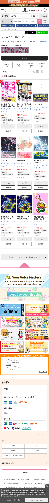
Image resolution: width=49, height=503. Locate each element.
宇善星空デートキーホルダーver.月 (8, 218)
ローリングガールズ (13, 367)
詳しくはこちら (42, 434)
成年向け (14, 16)
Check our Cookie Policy (12, 500)
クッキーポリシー (41, 483)
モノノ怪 (34, 26)
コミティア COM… (23, 26)
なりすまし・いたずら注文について (34, 487)
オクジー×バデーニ (13, 362)
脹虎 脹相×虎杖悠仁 (8, 26)
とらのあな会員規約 (24, 479)
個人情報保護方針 (27, 483)
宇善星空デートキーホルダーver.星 (24, 218)
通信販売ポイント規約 (39, 479)
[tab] (18, 65)
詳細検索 (44, 21)
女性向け (44, 16)
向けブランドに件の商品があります (24, 257)
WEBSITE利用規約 (10, 479)
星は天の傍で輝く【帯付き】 (40, 161)
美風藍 (8, 364)
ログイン (39, 10)
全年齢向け (5, 16)
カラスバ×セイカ (12, 360)
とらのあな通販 (5, 29)
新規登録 (32, 10)
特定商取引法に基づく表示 (14, 487)
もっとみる (43, 371)
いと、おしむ (38, 104)
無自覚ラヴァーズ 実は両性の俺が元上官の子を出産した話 (8, 106)
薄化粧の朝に (22, 160)
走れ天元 (4, 160)
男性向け (35, 16)
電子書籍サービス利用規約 (11, 483)
